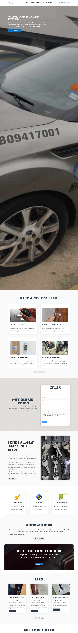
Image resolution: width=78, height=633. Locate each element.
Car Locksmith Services (17, 324)
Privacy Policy (62, 417)
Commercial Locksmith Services (19, 358)
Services (37, 2)
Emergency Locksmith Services (51, 358)
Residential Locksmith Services (51, 324)
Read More (12, 479)
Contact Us (49, 2)
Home (27, 2)
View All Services (39, 372)
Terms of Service (55, 417)
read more (13, 611)
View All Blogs (39, 618)
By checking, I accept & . (54, 417)
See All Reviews (39, 538)
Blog (43, 2)
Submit (44, 421)
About (32, 2)
